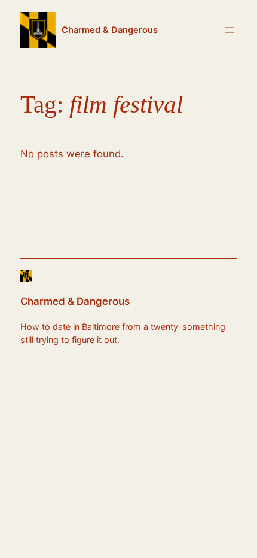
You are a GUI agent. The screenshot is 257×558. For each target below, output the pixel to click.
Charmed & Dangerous (110, 30)
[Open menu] (229, 30)
